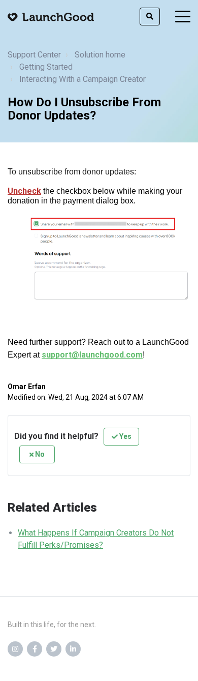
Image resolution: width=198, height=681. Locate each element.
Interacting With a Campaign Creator (82, 79)
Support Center (34, 55)
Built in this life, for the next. (52, 624)
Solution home (100, 55)
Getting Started (46, 67)
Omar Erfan (27, 386)
